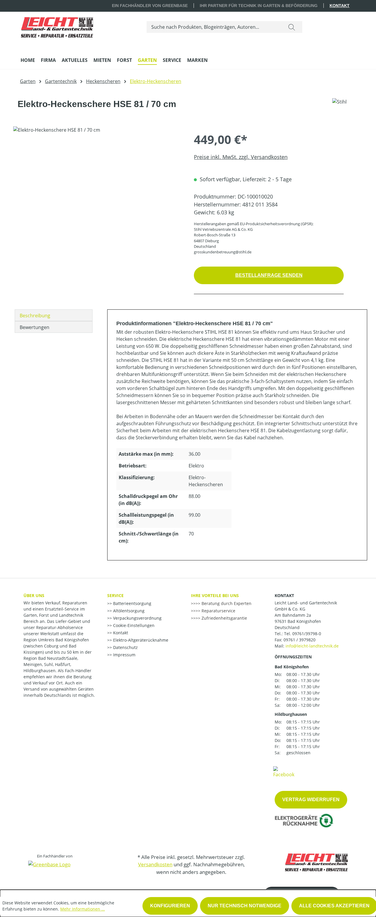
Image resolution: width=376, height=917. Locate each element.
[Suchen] (291, 27)
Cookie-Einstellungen (133, 625)
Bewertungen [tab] (34, 327)
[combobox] (214, 27)
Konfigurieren (170, 905)
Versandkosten (155, 864)
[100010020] (97, 189)
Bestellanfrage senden (269, 275)
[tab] (54, 315)
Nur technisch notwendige (244, 905)
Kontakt (340, 5)
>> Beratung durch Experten (223, 603)
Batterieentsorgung (131, 603)
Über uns (34, 595)
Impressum (123, 654)
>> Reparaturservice (215, 610)
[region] (97, 189)
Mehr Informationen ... (82, 909)
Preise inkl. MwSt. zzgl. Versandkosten (241, 156)
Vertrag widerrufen (311, 799)
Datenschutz (125, 647)
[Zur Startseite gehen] (57, 26)
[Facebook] (283, 771)
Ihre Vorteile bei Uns (215, 595)
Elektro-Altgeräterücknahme (140, 640)
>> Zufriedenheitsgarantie (221, 618)
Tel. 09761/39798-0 (302, 633)
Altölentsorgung (128, 610)
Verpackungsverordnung (137, 618)
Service (115, 595)
